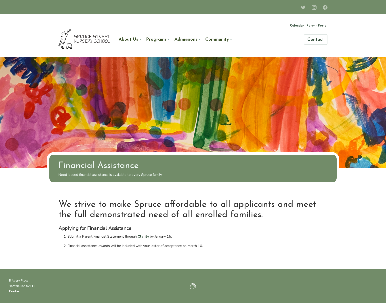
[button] (130, 39)
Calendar (297, 25)
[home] (84, 39)
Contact (15, 291)
